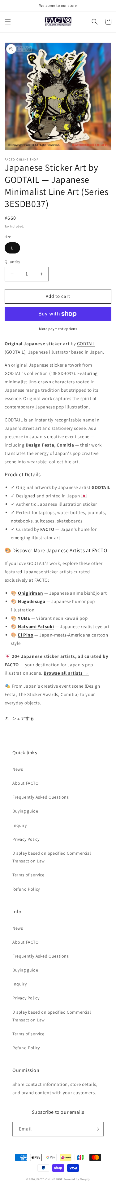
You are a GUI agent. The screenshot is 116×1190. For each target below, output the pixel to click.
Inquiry (19, 825)
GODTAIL (86, 343)
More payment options (58, 328)
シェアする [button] (23, 718)
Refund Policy (26, 889)
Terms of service (28, 875)
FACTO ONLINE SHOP (50, 1179)
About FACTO (25, 783)
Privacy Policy (25, 839)
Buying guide (25, 811)
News (17, 769)
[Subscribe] (96, 1129)
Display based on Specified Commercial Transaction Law (51, 857)
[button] (8, 22)
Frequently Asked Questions (40, 797)
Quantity (12, 261)
